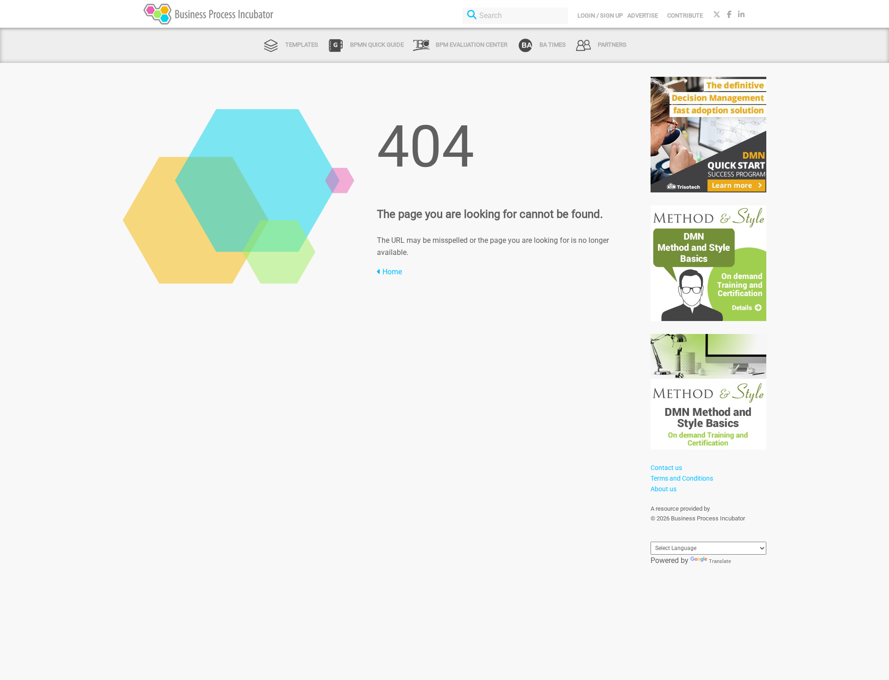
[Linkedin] (741, 14)
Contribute (685, 15)
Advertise (642, 15)
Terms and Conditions (682, 478)
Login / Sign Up (600, 15)
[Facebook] (729, 14)
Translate (720, 561)
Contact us (666, 467)
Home (391, 271)
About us (663, 489)
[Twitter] (716, 14)
